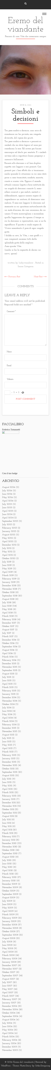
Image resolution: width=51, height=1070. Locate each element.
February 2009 (9, 918)
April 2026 (7, 501)
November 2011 (9, 806)
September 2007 (10, 975)
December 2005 (9, 1047)
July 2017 (6, 633)
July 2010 (6, 860)
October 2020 (8, 558)
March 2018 (8, 616)
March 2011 (7, 833)
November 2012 (9, 765)
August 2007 (8, 979)
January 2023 (9, 531)
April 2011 (7, 830)
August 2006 (8, 1020)
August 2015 (8, 674)
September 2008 (10, 935)
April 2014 (7, 718)
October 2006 (8, 1013)
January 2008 (9, 962)
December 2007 (9, 965)
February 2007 (9, 999)
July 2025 (7, 504)
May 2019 (7, 569)
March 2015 (8, 687)
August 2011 (8, 816)
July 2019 (6, 562)
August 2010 (8, 857)
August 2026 (8, 487)
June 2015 (6, 680)
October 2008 (8, 931)
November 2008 (10, 928)
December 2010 (9, 843)
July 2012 (6, 779)
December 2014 (9, 697)
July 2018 (6, 602)
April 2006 (8, 1033)
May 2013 (7, 745)
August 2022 (8, 535)
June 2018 (7, 606)
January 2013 (8, 758)
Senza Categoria (25, 266)
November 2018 (9, 589)
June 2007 (7, 986)
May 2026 (7, 497)
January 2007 (9, 1003)
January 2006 (9, 1043)
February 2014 (9, 725)
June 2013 (6, 741)
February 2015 (9, 691)
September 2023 (10, 521)
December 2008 (9, 925)
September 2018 (9, 596)
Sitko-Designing (42, 1066)
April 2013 (7, 748)
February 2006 (9, 1040)
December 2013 (9, 728)
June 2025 (7, 507)
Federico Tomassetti (11, 429)
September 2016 (9, 647)
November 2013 (9, 731)
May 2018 (7, 609)
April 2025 (7, 511)
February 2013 (9, 755)
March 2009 (8, 914)
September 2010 (10, 853)
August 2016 (8, 650)
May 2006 (7, 1030)
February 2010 (9, 877)
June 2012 (7, 782)
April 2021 (7, 555)
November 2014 (9, 701)
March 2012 (8, 792)
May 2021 (7, 552)
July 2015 (6, 677)
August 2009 (8, 897)
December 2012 (9, 762)
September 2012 (9, 772)
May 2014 (7, 714)
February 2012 (9, 796)
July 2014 (6, 708)
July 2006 (7, 1023)
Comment (11, 311)
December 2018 (9, 585)
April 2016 (7, 653)
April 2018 (7, 613)
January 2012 (9, 799)
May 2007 (7, 989)
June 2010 (7, 864)
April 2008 (8, 952)
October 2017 (8, 626)
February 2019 (9, 579)
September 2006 (10, 1016)
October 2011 (8, 809)
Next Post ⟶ (40, 277)
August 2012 (8, 775)
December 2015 (9, 663)
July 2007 (7, 982)
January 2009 (9, 921)
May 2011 (6, 826)
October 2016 (8, 643)
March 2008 (8, 955)
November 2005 (10, 1050)
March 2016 (8, 657)
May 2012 (7, 786)
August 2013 (8, 735)
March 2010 (8, 874)
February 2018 (9, 619)
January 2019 (9, 582)
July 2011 (6, 819)
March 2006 (8, 1037)
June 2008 (7, 945)
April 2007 (7, 992)
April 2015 (7, 684)
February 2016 (9, 660)
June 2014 (7, 711)
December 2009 (9, 884)
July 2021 (6, 548)
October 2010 (8, 850)
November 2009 (10, 887)
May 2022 (7, 538)
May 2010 (7, 867)
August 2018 (8, 599)
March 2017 (8, 636)
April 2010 (7, 870)
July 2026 (7, 490)
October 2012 (8, 769)
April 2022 (7, 541)
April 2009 (8, 911)
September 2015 (9, 670)
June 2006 (7, 1026)
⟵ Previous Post (12, 277)
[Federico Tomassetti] (10, 433)
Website (10, 379)
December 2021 (9, 545)
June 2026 (7, 494)
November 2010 (9, 847)
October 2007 (8, 972)
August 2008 (8, 938)
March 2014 (8, 721)
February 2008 (9, 959)
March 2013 (8, 752)
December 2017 (9, 623)
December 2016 (9, 640)
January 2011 (8, 840)
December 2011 (9, 803)
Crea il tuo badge (9, 473)
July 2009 (7, 901)
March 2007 (8, 996)
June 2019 (7, 565)
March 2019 (8, 575)
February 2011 (9, 836)
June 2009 (7, 904)
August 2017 (8, 630)
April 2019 (7, 572)
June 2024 (7, 514)
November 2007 (10, 969)
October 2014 (8, 704)
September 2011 (9, 813)
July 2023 (7, 524)
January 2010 (9, 881)
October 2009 (8, 891)
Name (9, 352)
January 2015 (8, 694)
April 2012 (7, 789)
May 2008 (7, 948)
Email (9, 366)
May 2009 (7, 908)
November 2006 (10, 1009)
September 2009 (10, 894)
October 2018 (8, 592)
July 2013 (6, 738)
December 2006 (9, 1006)
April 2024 (7, 518)
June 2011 (6, 823)
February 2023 (9, 528)
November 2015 (9, 667)
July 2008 (7, 942)
